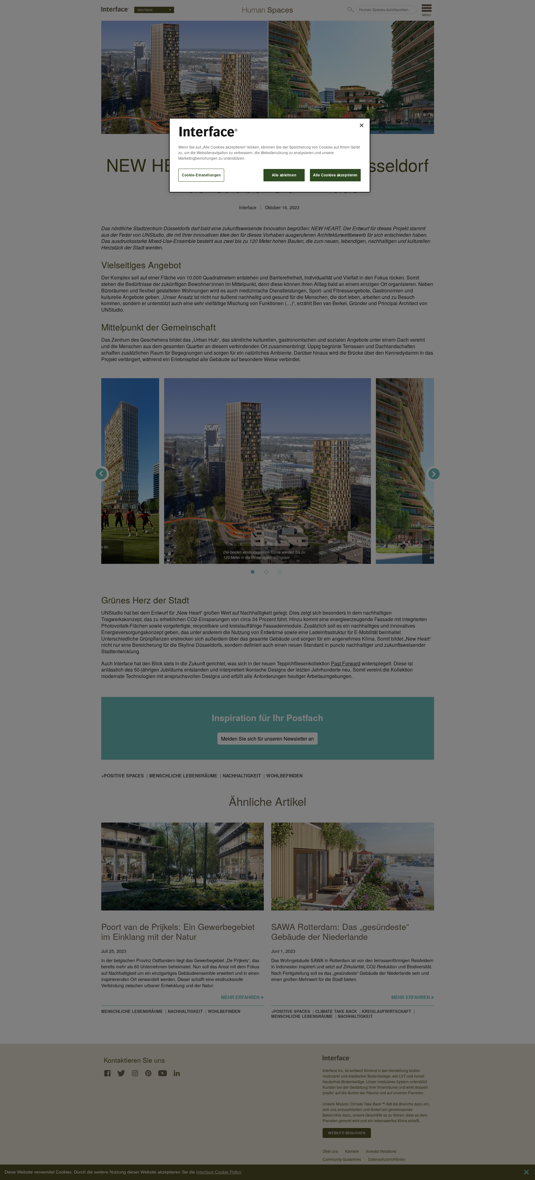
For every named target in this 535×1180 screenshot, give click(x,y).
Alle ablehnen (284, 174)
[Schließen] (361, 125)
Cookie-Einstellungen (201, 174)
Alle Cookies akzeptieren (335, 174)
